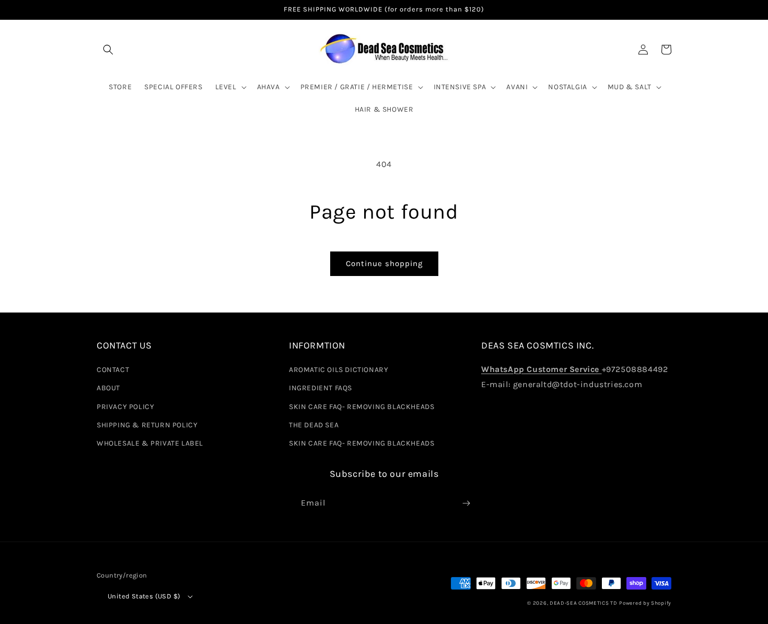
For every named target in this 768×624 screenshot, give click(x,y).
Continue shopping (384, 263)
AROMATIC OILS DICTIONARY (338, 369)
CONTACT (113, 369)
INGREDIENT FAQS (320, 387)
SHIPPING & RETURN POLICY (147, 425)
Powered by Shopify (645, 603)
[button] (108, 49)
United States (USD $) (144, 596)
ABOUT (108, 387)
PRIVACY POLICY (125, 406)
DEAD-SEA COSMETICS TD (584, 603)
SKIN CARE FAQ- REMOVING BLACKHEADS (361, 406)
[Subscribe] (466, 503)
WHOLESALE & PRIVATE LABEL (150, 443)
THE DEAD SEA (314, 425)
